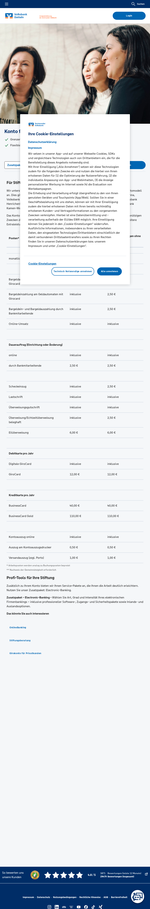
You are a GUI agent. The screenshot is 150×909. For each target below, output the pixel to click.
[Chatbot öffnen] (137, 896)
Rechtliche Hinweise (90, 897)
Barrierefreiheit (119, 897)
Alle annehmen (109, 271)
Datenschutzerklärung (42, 142)
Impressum (28, 897)
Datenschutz (43, 897)
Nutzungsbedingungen (64, 897)
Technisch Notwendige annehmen (73, 271)
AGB (106, 897)
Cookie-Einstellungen (42, 264)
